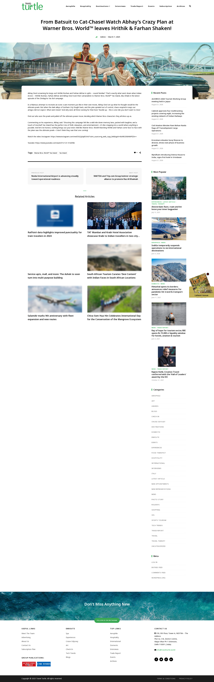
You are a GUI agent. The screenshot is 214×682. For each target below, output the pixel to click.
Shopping (156, 510)
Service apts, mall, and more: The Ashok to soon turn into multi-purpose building (54, 276)
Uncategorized (159, 546)
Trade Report (137, 6)
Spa (153, 515)
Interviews (120, 6)
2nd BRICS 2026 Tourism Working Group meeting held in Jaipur (169, 100)
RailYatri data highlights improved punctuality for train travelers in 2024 (55, 234)
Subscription (166, 6)
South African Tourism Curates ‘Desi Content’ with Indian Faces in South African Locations (111, 276)
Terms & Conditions (166, 679)
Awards (155, 406)
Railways (156, 505)
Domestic (156, 284)
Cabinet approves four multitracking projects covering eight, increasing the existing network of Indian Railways (168, 113)
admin (103, 37)
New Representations (161, 489)
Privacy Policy (185, 679)
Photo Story (157, 499)
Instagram (166, 659)
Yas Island (63, 153)
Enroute (155, 437)
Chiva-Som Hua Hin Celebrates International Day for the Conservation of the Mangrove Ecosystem (114, 317)
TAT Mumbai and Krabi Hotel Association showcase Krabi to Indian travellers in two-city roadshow (112, 234)
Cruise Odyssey (158, 422)
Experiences (157, 202)
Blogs (154, 411)
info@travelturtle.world (166, 650)
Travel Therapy (158, 204)
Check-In (155, 416)
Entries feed (157, 567)
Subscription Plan (28, 649)
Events (151, 6)
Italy (154, 474)
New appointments (160, 484)
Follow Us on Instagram (107, 620)
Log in (154, 562)
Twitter (161, 659)
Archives (181, 6)
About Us (25, 641)
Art (153, 401)
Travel (155, 536)
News (163, 242)
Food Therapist (159, 453)
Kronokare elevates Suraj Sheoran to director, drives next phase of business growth (168, 142)
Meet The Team (28, 633)
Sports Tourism (159, 520)
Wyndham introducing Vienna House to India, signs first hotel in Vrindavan (168, 156)
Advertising (26, 637)
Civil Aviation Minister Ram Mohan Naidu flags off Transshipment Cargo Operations (169, 128)
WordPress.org (158, 578)
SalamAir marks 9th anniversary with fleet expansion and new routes (51, 317)
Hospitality (85, 6)
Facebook (156, 659)
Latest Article (169, 202)
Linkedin (171, 659)
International (158, 463)
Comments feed (159, 573)
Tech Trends (157, 525)
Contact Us (26, 645)
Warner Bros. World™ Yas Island (45, 153)
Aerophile (70, 6)
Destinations (102, 6)
